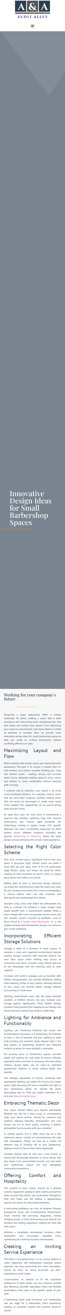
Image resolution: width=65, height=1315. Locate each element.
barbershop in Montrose (27, 836)
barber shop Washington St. (38, 921)
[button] (32, 25)
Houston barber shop (25, 1096)
